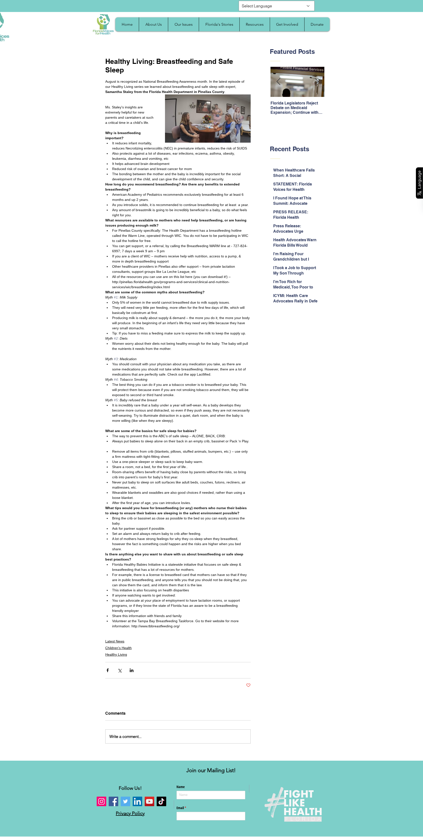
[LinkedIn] (137, 801)
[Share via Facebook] (107, 670)
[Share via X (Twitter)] (119, 670)
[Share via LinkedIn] (131, 670)
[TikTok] (161, 801)
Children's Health (118, 648)
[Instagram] (101, 801)
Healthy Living (116, 654)
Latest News (114, 641)
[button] (153, 24)
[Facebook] (113, 801)
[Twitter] (125, 801)
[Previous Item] (278, 82)
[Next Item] (316, 82)
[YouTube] (149, 801)
